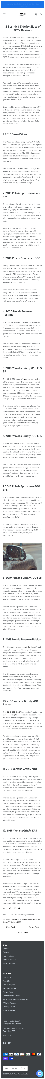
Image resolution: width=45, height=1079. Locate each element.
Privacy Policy (8, 992)
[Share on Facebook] (10, 908)
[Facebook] (4, 1043)
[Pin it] (19, 908)
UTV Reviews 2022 (14, 922)
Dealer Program (9, 985)
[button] (39, 1073)
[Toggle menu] (4, 14)
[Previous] (4, 4)
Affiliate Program (9, 1003)
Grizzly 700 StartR (13, 712)
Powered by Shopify (24, 1074)
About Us (6, 981)
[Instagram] (9, 1043)
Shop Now (31, 3)
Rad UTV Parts (9, 963)
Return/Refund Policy (11, 996)
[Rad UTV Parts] (22, 14)
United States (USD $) (13, 1068)
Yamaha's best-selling (31, 379)
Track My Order (9, 1010)
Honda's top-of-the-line (24, 647)
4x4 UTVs (10, 920)
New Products (8, 956)
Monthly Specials (9, 959)
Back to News (22, 932)
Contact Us (7, 977)
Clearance (7, 952)
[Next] (41, 4)
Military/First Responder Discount (16, 999)
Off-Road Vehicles (21, 920)
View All (6, 948)
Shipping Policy (9, 1007)
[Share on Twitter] (15, 908)
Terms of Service (9, 988)
